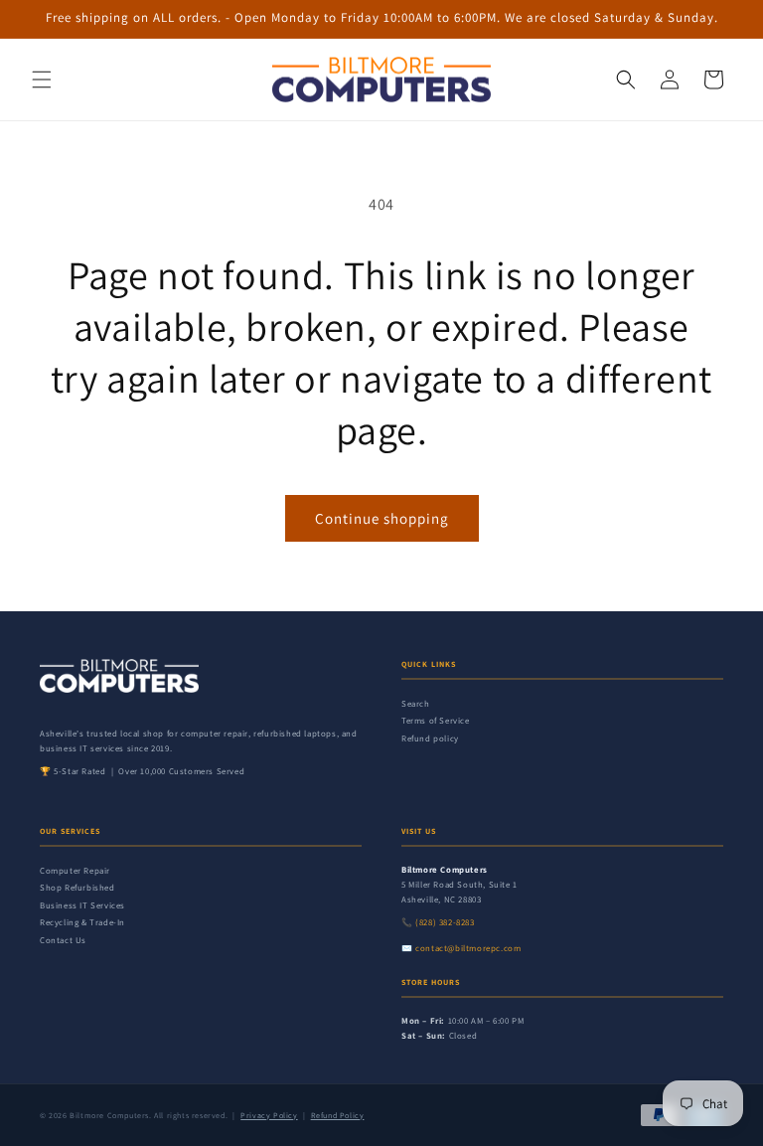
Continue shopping (382, 518)
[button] (42, 79)
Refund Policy (338, 1115)
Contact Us (63, 940)
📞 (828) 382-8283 (438, 922)
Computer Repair (75, 871)
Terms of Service (435, 721)
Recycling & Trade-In (82, 922)
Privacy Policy (268, 1115)
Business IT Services (82, 905)
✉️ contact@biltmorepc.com (461, 948)
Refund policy (430, 738)
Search (415, 704)
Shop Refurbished (77, 888)
